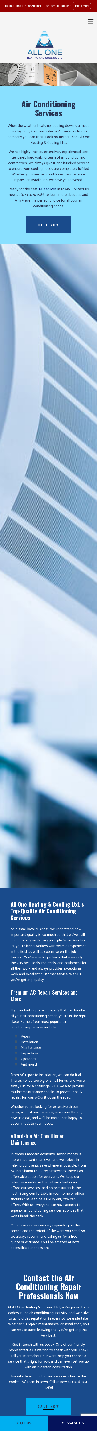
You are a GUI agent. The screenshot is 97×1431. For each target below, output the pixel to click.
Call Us (24, 1423)
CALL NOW (49, 224)
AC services (48, 189)
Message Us (73, 1423)
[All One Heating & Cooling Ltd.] (44, 43)
